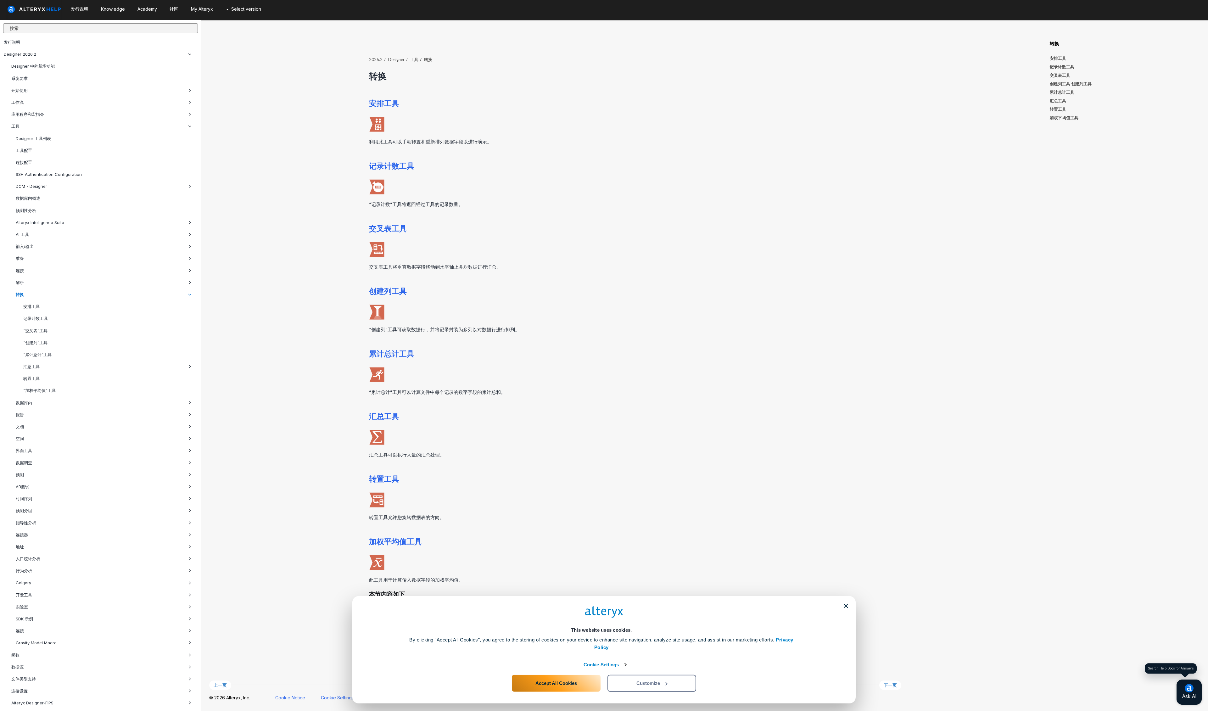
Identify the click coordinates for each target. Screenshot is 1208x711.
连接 (20, 270)
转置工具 (31, 378)
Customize (648, 683)
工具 (15, 126)
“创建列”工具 (35, 342)
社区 (174, 9)
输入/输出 (25, 246)
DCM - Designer (31, 186)
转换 (20, 294)
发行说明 (12, 42)
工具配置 (24, 150)
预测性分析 (26, 210)
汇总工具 (31, 366)
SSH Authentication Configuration (49, 174)
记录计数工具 (35, 318)
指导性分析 (26, 522)
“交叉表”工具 (35, 330)
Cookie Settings (601, 664)
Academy (147, 9)
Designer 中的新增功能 (33, 66)
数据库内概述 (28, 198)
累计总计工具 (391, 353)
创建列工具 (388, 290)
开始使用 (19, 90)
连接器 (22, 534)
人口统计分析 (28, 558)
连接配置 (24, 162)
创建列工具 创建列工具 (1071, 83)
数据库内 (24, 402)
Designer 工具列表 (33, 138)
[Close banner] (846, 606)
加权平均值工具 (395, 541)
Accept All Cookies (556, 683)
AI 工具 (22, 234)
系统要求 (19, 78)
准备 (20, 258)
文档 (20, 426)
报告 (20, 414)
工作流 (17, 102)
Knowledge (113, 9)
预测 (20, 474)
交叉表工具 (388, 228)
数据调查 (24, 462)
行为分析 (24, 570)
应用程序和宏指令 (27, 114)
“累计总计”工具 (37, 354)
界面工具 (24, 450)
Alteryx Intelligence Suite (40, 222)
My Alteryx (202, 9)
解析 (20, 282)
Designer (396, 59)
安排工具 (31, 306)
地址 (20, 546)
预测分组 (24, 510)
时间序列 (24, 498)
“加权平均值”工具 (39, 390)
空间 (20, 438)
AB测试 (22, 486)
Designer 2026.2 (20, 54)
